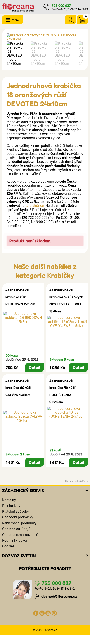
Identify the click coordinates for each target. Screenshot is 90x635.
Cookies (8, 546)
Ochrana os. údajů (16, 529)
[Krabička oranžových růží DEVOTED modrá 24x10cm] (45, 37)
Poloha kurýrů (13, 506)
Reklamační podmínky (19, 523)
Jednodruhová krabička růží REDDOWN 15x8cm (20, 296)
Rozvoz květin (19, 555)
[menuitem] (17, 53)
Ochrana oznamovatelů (20, 535)
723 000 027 (61, 5)
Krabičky (60, 275)
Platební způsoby (15, 511)
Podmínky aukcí (14, 540)
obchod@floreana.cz (58, 596)
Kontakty (9, 500)
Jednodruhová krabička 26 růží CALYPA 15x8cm (18, 387)
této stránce (35, 206)
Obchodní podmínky (17, 517)
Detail (34, 367)
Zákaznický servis (23, 490)
